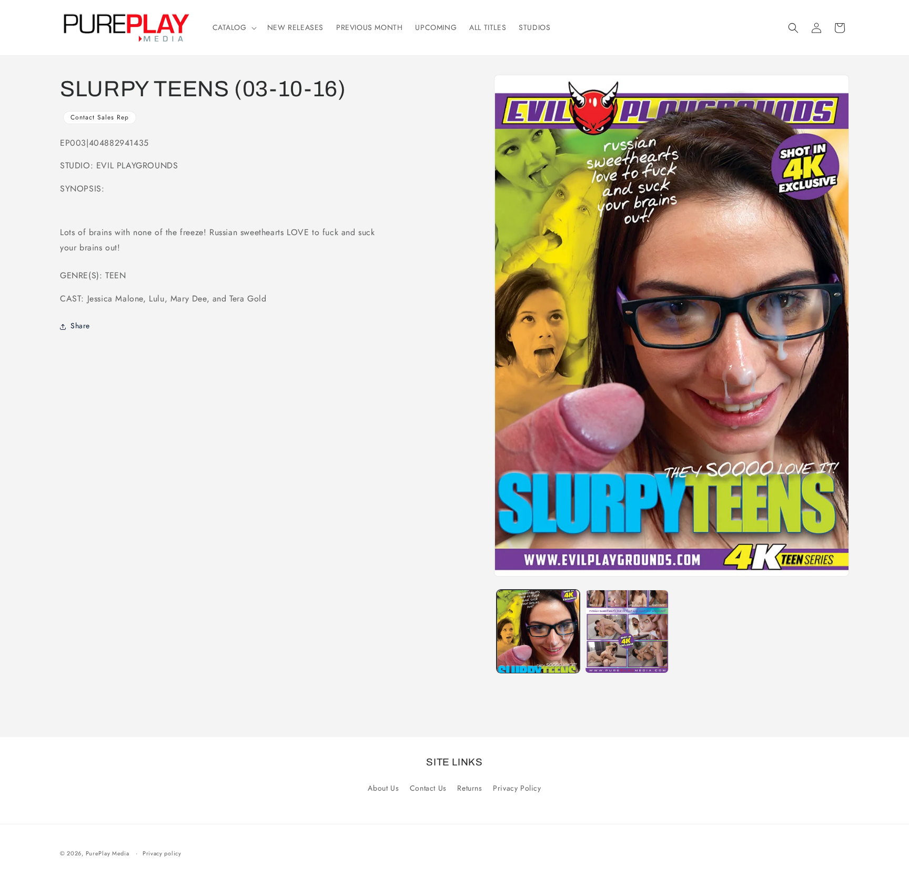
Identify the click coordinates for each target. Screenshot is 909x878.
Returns (469, 788)
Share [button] (80, 326)
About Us (383, 788)
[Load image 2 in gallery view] (626, 631)
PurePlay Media (107, 853)
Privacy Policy (517, 788)
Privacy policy (162, 853)
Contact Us (428, 788)
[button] (233, 27)
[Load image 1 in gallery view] (538, 631)
